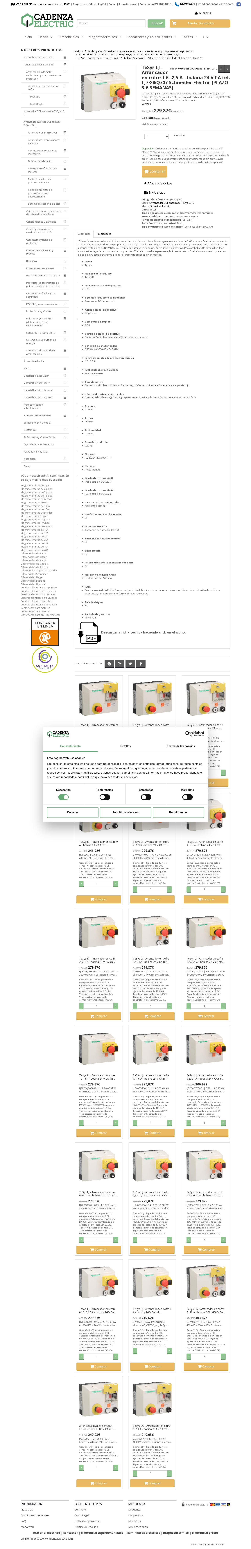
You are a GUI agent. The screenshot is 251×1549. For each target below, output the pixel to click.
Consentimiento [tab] (70, 746)
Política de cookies (86, 1527)
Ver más (146, 103)
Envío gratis (156, 193)
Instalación (30, 458)
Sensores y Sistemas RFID (40, 332)
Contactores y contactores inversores (42, 152)
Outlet (27, 466)
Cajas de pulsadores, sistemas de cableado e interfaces (43, 212)
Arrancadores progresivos (43, 132)
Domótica (31, 261)
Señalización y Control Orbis (39, 437)
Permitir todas (178, 812)
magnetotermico (176, 1533)
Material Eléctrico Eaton (36, 375)
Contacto (80, 1509)
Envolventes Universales (40, 268)
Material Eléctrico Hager (37, 382)
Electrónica (30, 429)
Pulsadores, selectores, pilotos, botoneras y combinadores (39, 322)
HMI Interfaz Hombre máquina (43, 275)
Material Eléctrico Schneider (39, 57)
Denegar (72, 812)
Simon (27, 368)
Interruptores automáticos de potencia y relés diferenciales (42, 284)
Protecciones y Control (38, 311)
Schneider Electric (160, 206)
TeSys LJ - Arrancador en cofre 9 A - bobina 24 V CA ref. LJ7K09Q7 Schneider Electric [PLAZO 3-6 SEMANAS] (98, 843)
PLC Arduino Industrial (36, 451)
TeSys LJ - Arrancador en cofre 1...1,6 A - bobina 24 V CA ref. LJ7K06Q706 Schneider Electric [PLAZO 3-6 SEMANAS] (151, 1077)
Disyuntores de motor (40, 161)
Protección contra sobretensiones (33, 406)
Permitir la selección (125, 812)
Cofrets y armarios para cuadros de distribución (39, 230)
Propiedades (104, 233)
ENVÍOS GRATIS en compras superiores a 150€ (41, 4)
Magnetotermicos (104, 37)
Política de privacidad (88, 1521)
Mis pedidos (136, 1515)
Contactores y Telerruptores (150, 37)
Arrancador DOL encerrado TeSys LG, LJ (197, 68)
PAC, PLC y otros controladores (43, 304)
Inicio (28, 37)
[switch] (105, 797)
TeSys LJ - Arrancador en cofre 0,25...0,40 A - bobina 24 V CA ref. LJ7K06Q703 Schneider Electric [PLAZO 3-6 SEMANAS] (205, 1194)
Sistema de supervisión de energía (41, 341)
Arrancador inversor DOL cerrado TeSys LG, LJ (42, 123)
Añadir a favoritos (159, 183)
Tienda (44, 37)
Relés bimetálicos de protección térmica (39, 180)
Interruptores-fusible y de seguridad (40, 295)
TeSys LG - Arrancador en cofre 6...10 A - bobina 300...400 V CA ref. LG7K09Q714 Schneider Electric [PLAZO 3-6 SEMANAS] (205, 1310)
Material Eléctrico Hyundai (38, 390)
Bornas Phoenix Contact (37, 422)
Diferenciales (69, 37)
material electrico (46, 1533)
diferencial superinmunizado (102, 1533)
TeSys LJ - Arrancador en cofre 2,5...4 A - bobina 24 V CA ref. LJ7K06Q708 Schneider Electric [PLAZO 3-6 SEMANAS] (151, 960)
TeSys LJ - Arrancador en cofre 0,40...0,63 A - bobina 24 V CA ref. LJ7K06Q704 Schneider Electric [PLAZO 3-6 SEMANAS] (151, 1194)
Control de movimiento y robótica (39, 252)
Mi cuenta (205, 13)
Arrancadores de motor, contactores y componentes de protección (43, 75)
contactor (70, 1533)
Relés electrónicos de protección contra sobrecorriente (40, 193)
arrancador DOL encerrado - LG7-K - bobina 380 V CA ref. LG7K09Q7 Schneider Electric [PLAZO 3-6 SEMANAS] (96, 1427)
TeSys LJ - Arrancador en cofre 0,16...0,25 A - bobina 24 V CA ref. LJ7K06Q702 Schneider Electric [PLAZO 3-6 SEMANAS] (97, 1310)
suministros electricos (143, 1533)
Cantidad (179, 135)
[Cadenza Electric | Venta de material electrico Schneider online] (47, 20)
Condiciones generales (35, 1515)
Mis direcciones (138, 1527)
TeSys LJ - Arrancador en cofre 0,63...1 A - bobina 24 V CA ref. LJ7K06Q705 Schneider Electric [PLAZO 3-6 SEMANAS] (97, 1194)
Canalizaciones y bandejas (41, 221)
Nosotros (27, 1509)
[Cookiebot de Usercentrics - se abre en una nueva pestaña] (188, 734)
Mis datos (134, 1521)
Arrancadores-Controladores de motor (44, 141)
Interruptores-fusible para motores (42, 170)
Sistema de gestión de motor (44, 203)
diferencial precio (205, 1533)
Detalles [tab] (125, 746)
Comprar (156, 171)
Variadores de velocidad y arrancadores (40, 352)
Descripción (84, 233)
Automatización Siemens (37, 415)
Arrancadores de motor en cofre (43, 87)
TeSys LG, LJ (36, 103)
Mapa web (27, 1527)
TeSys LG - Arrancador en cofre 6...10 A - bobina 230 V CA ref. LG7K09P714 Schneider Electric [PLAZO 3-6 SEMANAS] (151, 1427)
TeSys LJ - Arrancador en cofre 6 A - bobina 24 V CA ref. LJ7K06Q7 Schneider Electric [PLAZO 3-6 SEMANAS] (152, 1310)
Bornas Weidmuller (34, 361)
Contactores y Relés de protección (39, 241)
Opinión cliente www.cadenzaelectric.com (47, 1538)
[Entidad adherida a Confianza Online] (45, 645)
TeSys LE (35, 96)
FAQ (23, 1521)
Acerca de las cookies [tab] (180, 746)
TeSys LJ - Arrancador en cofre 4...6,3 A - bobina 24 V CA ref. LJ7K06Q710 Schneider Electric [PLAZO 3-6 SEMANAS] (205, 843)
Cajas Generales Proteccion (39, 444)
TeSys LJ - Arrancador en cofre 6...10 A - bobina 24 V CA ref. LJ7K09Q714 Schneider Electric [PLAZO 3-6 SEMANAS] (205, 726)
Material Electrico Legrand (38, 397)
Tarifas (188, 37)
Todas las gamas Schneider (39, 64)
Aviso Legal (82, 1515)
